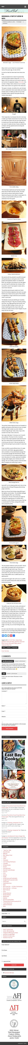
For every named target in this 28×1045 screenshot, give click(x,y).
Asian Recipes (6, 852)
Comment (4, 691)
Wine (4, 906)
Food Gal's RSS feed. (9, 972)
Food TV (5, 871)
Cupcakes (5, 863)
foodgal (19, 21)
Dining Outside (7, 865)
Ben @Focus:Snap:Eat (8, 661)
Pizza (4, 891)
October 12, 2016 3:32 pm (20, 661)
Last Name (4, 955)
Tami (4, 673)
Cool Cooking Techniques (9, 861)
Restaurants (14, 647)
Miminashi (21, 82)
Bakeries (5, 853)
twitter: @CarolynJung (8, 931)
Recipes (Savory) (7, 893)
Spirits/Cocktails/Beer (8, 899)
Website (4, 716)
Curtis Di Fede (11, 640)
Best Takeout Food (7, 855)
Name (3, 705)
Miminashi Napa (13, 643)
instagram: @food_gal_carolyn (10, 932)
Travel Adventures (7, 903)
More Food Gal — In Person (10, 888)
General (8, 647)
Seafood (5, 898)
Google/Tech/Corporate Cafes (10, 880)
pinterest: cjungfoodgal (9, 934)
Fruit (4, 873)
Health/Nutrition (7, 883)
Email (3, 711)
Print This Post (5, 651)
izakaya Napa (18, 640)
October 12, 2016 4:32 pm (12, 673)
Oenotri (22, 78)
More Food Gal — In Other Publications (12, 886)
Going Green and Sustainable (10, 878)
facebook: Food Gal (7, 937)
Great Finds (6, 881)
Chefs (4, 647)
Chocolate (5, 860)
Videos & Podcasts (7, 904)
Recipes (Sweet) (7, 894)
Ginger (4, 876)
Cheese (5, 857)
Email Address (5, 944)
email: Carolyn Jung (8, 929)
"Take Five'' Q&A (7, 850)
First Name (4, 950)
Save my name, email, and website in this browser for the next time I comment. (14, 724)
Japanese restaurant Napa (8, 641)
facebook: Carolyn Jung (8, 936)
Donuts (5, 866)
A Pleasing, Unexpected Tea (14, 822)
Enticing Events (7, 868)
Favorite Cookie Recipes (9, 870)
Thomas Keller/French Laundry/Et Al (12, 901)
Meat (4, 885)
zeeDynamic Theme (22, 1043)
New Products (6, 889)
